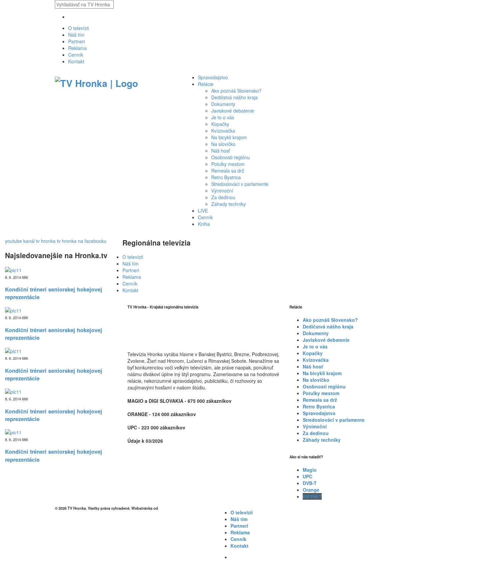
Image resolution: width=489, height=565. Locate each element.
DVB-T (310, 483)
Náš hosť (220, 150)
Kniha (204, 224)
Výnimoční (222, 190)
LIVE (203, 210)
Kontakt (76, 61)
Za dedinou (223, 197)
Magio (310, 469)
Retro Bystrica (226, 177)
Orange (311, 489)
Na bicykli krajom (229, 137)
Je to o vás (222, 117)
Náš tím (76, 34)
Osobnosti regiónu (230, 157)
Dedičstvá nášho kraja (234, 97)
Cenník (75, 54)
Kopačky (220, 124)
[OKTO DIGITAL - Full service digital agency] (167, 508)
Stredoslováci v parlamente (239, 184)
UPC (307, 476)
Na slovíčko (223, 144)
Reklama (77, 48)
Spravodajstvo (213, 77)
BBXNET (312, 496)
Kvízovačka (223, 130)
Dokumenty (223, 104)
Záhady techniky (228, 204)
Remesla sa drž (227, 170)
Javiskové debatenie (232, 110)
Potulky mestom (228, 164)
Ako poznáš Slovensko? (236, 90)
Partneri (76, 41)
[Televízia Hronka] (96, 82)
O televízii (78, 28)
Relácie (206, 84)
